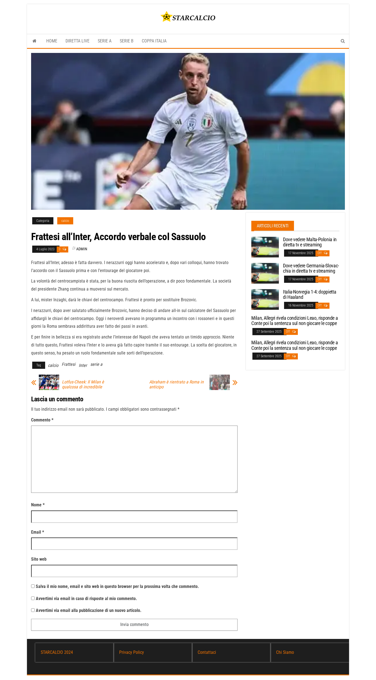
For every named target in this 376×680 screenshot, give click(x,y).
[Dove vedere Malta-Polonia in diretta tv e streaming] (265, 246)
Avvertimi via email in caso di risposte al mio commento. (86, 598)
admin (81, 249)
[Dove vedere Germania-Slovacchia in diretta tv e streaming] (265, 272)
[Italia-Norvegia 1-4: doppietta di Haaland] (265, 299)
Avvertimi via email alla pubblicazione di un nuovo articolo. (88, 610)
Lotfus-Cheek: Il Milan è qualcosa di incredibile (83, 384)
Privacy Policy (131, 652)
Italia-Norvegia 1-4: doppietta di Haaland (309, 294)
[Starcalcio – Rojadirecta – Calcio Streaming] (34, 41)
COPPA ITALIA (154, 41)
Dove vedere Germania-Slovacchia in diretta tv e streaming (311, 268)
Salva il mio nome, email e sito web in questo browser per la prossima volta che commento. (117, 586)
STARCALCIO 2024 (57, 652)
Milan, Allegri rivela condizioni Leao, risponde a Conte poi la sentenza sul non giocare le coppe (294, 320)
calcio (65, 221)
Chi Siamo (285, 652)
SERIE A (104, 41)
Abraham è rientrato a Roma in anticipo (176, 384)
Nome (38, 504)
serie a (96, 364)
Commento (42, 420)
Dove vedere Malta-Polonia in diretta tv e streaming (310, 242)
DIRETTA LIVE (77, 41)
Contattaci (207, 652)
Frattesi (68, 364)
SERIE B (126, 41)
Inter (83, 365)
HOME (51, 41)
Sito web (39, 559)
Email (37, 532)
